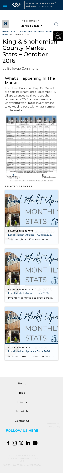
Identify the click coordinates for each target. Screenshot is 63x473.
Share (58, 38)
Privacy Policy (53, 426)
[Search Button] (56, 24)
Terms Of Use (53, 423)
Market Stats (10, 32)
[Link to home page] (16, 5)
